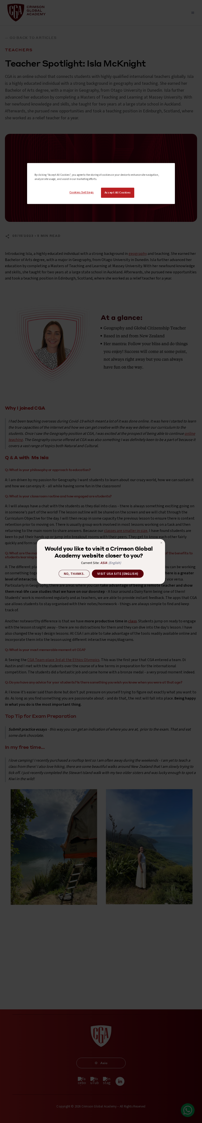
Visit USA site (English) (117, 573)
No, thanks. (74, 573)
